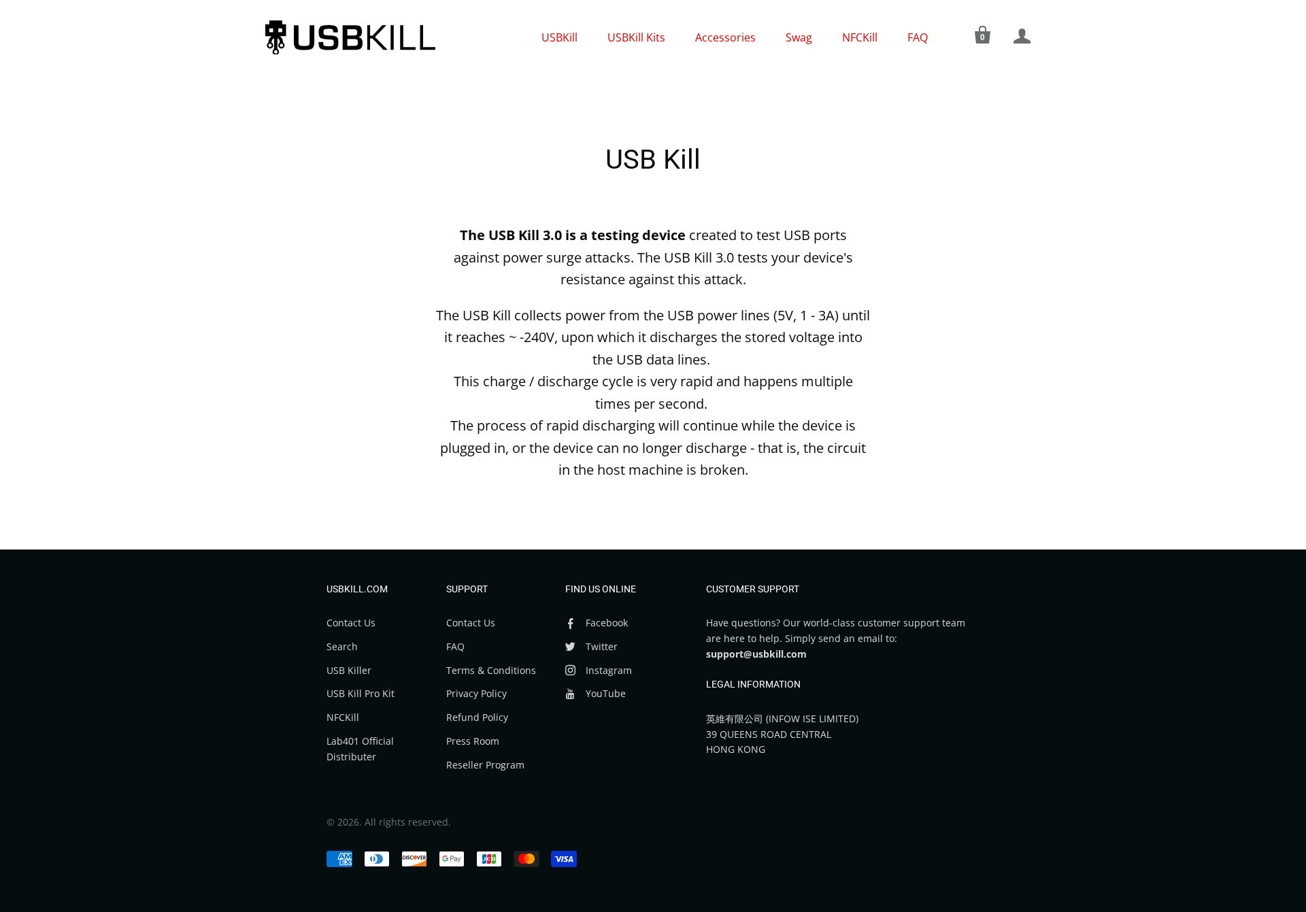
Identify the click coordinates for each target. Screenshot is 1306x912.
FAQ (917, 37)
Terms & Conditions (491, 670)
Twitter (602, 646)
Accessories (725, 37)
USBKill (559, 37)
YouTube (606, 693)
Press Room (472, 740)
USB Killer (348, 670)
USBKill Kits (636, 37)
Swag (799, 37)
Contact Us (350, 622)
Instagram (609, 670)
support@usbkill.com (756, 653)
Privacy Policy (476, 693)
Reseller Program (485, 764)
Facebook (607, 622)
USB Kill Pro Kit (360, 693)
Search (342, 646)
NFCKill (859, 37)
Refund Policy (477, 717)
